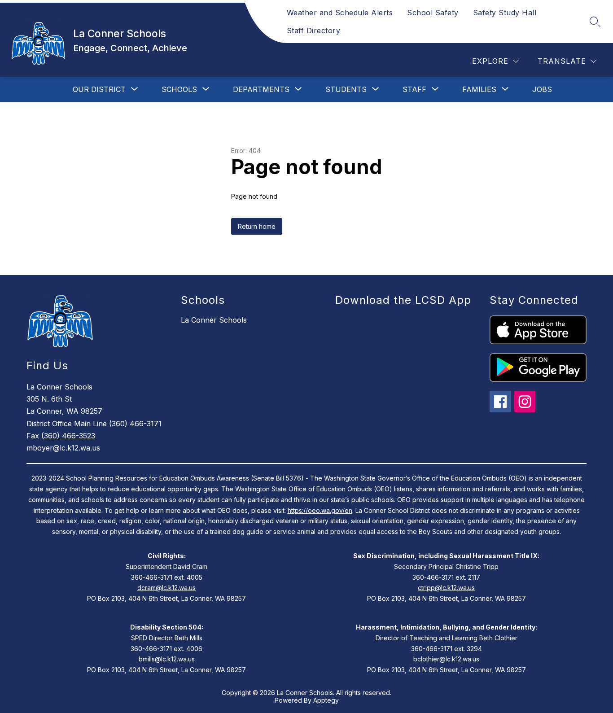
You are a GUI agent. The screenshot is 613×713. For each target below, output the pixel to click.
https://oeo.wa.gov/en (320, 510)
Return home (257, 226)
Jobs (542, 89)
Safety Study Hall (505, 12)
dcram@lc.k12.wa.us (166, 587)
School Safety (433, 12)
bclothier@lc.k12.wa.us (446, 659)
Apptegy (326, 700)
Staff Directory (314, 30)
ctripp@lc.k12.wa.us (446, 587)
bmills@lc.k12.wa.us (167, 659)
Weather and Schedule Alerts (340, 12)
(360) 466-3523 (68, 435)
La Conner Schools (214, 319)
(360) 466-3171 (135, 423)
